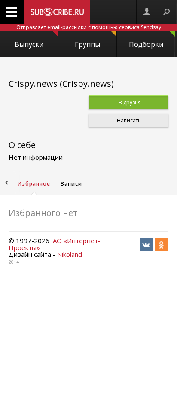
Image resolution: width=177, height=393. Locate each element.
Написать (128, 120)
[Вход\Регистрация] (146, 12)
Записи (71, 183)
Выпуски (29, 44)
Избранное (34, 183)
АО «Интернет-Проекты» (55, 244)
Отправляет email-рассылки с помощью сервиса (88, 27)
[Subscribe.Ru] (57, 12)
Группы (87, 44)
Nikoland (69, 254)
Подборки (146, 44)
